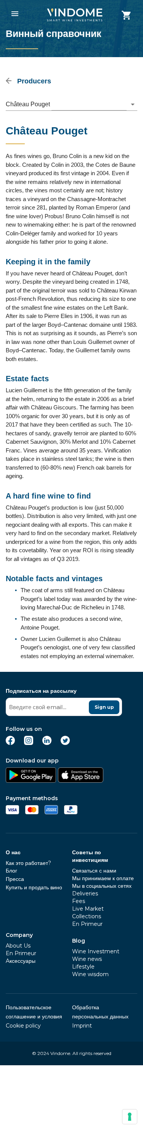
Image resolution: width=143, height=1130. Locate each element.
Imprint (82, 1025)
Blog (78, 940)
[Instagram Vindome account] (28, 742)
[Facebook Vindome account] (10, 742)
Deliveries (85, 893)
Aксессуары (20, 960)
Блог (11, 870)
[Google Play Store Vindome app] (31, 780)
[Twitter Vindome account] (65, 742)
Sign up (104, 707)
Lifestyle (83, 966)
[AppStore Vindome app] (80, 780)
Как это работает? (28, 863)
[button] (71, 104)
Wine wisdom (90, 974)
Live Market (88, 908)
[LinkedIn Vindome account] (46, 742)
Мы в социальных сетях (102, 885)
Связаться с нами (94, 870)
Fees (78, 901)
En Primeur (21, 953)
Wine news (87, 959)
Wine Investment (95, 951)
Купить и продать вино (34, 887)
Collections (86, 916)
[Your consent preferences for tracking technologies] (129, 1116)
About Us (18, 945)
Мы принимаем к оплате (103, 878)
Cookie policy (23, 1025)
